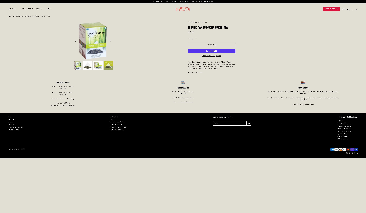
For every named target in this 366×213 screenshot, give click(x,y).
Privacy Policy (116, 124)
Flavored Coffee (57, 105)
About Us (11, 119)
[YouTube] (357, 153)
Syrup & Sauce (343, 134)
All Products (342, 139)
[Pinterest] (355, 153)
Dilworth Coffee (19, 149)
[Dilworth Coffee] (183, 9)
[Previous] (76, 41)
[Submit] (248, 123)
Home (9, 16)
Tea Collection (187, 102)
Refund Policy (13, 130)
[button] (352, 9)
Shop (9, 117)
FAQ (111, 119)
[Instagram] (347, 153)
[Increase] (196, 39)
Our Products (18, 16)
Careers (11, 122)
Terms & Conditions (117, 122)
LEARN (48, 9)
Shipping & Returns (15, 127)
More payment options (211, 56)
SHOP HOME (11, 9)
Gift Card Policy (116, 130)
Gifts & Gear (342, 136)
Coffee (66, 103)
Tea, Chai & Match (344, 131)
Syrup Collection (307, 104)
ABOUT (38, 9)
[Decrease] (189, 39)
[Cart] (356, 9)
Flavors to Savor (344, 126)
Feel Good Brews (343, 129)
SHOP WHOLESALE (27, 9)
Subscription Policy (118, 127)
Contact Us (114, 117)
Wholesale (11, 124)
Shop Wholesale (331, 9)
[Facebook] (349, 153)
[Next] (110, 41)
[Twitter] (352, 153)
